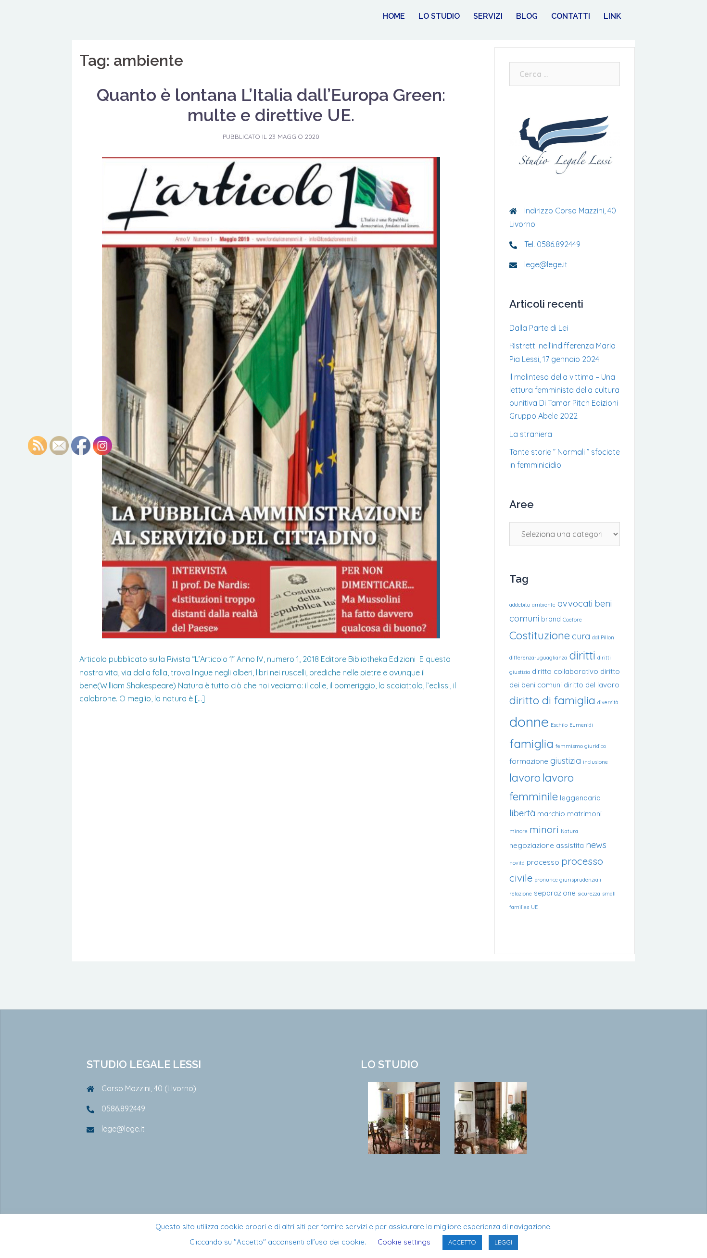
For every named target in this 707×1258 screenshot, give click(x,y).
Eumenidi (581, 725)
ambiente (544, 604)
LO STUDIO (439, 16)
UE (534, 907)
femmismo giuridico (581, 746)
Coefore (572, 619)
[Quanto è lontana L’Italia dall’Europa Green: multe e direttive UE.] (271, 397)
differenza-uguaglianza (538, 657)
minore (518, 831)
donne (529, 721)
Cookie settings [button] (404, 1241)
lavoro (525, 778)
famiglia (531, 743)
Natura (569, 831)
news (596, 844)
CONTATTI (570, 16)
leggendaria (580, 797)
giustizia (565, 760)
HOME (394, 16)
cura (581, 636)
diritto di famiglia (552, 700)
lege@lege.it (546, 264)
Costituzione (539, 635)
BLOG (527, 16)
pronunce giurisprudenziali (567, 879)
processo (543, 862)
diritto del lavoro (591, 684)
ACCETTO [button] (462, 1242)
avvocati (575, 603)
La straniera (530, 434)
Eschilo (559, 725)
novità (517, 862)
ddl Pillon (603, 637)
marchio (551, 813)
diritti (582, 655)
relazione (520, 893)
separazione (555, 892)
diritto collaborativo (565, 671)
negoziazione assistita (546, 845)
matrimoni (584, 813)
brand (551, 618)
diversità (608, 702)
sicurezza (589, 893)
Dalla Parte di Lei (538, 328)
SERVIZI (488, 16)
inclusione (595, 762)
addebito (519, 604)
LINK (612, 16)
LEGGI (503, 1242)
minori (544, 829)
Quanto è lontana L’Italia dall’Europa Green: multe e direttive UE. (271, 105)
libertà (522, 813)
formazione (528, 761)
